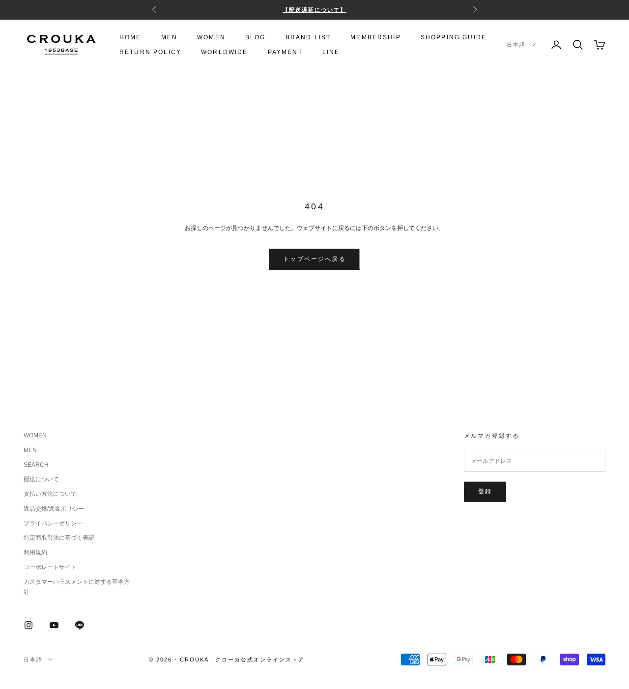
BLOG (255, 37)
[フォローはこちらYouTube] (54, 625)
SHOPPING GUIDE (453, 37)
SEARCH (36, 464)
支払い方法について (50, 493)
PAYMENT (285, 52)
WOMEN (211, 37)
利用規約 (35, 552)
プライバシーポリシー (53, 523)
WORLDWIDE (224, 52)
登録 (485, 491)
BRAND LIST (308, 37)
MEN (169, 37)
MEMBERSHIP (375, 37)
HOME (130, 37)
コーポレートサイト (50, 567)
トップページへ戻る (314, 259)
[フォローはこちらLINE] (80, 625)
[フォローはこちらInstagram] (28, 625)
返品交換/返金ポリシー (54, 508)
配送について (41, 479)
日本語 (516, 45)
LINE (331, 52)
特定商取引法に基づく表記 (59, 537)
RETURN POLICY (150, 52)
